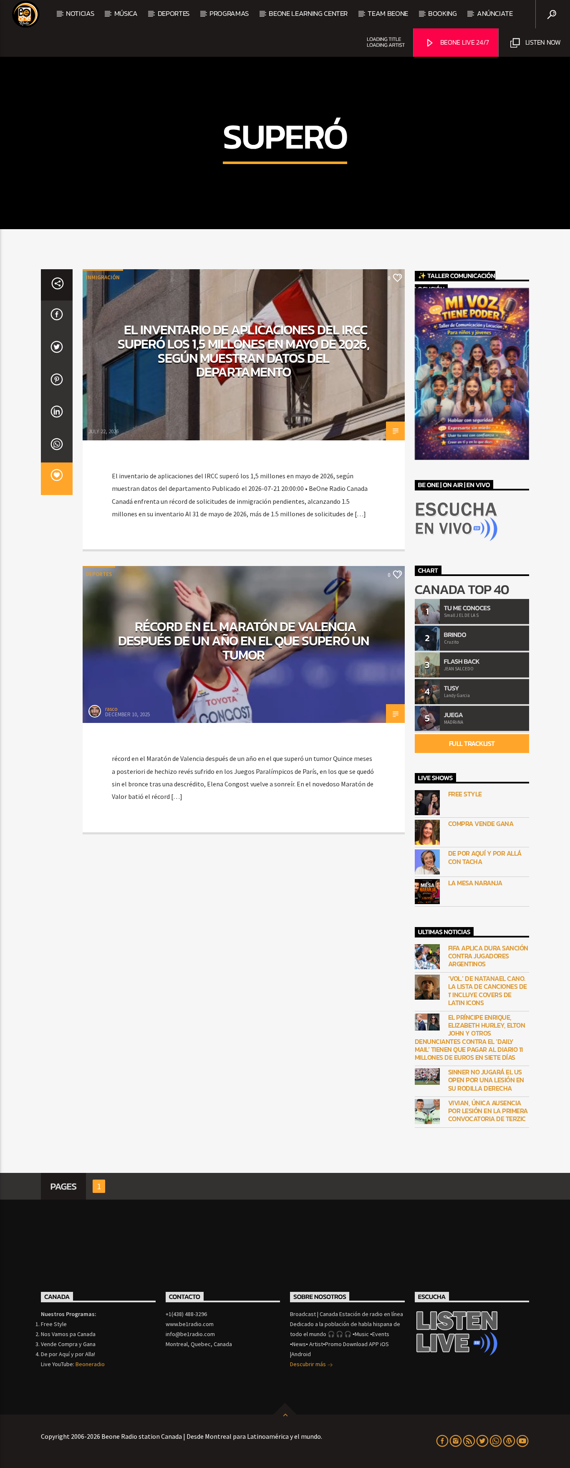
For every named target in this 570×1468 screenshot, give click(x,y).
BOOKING (442, 13)
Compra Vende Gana (481, 824)
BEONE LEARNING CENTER (308, 13)
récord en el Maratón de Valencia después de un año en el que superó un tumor (243, 641)
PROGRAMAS (229, 13)
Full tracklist (472, 743)
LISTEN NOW (542, 42)
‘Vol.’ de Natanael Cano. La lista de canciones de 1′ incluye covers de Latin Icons (487, 991)
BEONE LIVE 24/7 (464, 42)
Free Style (465, 794)
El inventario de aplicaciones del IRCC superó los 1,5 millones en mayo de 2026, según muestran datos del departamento (244, 351)
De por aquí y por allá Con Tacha (485, 857)
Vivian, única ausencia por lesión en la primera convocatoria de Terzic (488, 1111)
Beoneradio (90, 1364)
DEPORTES (173, 13)
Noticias (80, 13)
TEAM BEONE (388, 13)
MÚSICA (126, 13)
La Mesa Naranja (475, 883)
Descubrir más (308, 1364)
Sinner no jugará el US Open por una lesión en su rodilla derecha (486, 1080)
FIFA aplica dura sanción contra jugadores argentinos (488, 956)
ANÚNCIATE (495, 13)
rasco (111, 709)
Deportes (99, 574)
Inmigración (103, 277)
